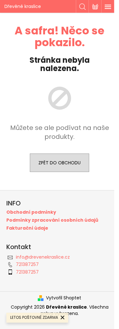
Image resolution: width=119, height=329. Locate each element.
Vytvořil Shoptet (63, 298)
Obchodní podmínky (31, 212)
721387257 (27, 264)
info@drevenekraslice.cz (43, 257)
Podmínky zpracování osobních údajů (52, 220)
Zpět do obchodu (59, 163)
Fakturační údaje (27, 228)
